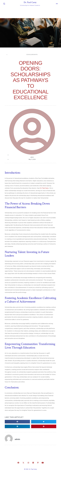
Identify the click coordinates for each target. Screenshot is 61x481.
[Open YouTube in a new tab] (42, 462)
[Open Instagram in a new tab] (28, 462)
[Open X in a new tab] (23, 462)
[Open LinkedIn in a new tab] (33, 462)
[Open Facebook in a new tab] (18, 462)
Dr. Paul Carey (44, 188)
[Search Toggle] (4, 4)
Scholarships (32, 54)
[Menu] (57, 4)
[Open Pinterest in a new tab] (38, 462)
